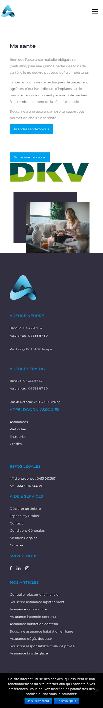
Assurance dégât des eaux (31, 639)
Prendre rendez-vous (31, 129)
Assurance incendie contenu (33, 617)
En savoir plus (66, 701)
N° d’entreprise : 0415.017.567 (33, 478)
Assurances (19, 422)
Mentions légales (23, 538)
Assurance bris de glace (29, 653)
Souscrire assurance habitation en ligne (41, 631)
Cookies (16, 545)
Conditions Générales (27, 530)
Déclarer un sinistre (25, 509)
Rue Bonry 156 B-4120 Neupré (31, 349)
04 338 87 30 (38, 335)
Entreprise (18, 437)
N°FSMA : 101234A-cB (27, 486)
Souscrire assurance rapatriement (37, 602)
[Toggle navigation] (95, 11)
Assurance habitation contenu (34, 624)
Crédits (16, 444)
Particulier (18, 429)
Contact (16, 523)
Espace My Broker (25, 516)
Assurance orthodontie (28, 609)
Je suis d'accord (38, 701)
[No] (96, 690)
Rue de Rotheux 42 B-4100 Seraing (35, 402)
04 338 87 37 (32, 328)
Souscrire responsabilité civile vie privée (42, 646)
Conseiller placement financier (35, 594)
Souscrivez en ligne (30, 157)
